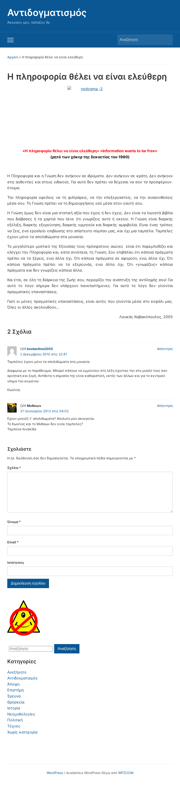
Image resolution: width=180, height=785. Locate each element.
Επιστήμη (15, 690)
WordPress (55, 773)
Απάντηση (165, 349)
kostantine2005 (40, 349)
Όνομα (14, 522)
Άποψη (13, 684)
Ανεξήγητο (16, 672)
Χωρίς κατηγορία (22, 732)
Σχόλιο (14, 468)
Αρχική (12, 57)
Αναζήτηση (166, 39)
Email (13, 542)
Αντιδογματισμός (47, 12)
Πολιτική (15, 720)
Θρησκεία (15, 702)
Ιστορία (13, 708)
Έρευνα (14, 696)
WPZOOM (125, 773)
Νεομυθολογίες (21, 714)
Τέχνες (13, 726)
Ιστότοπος (15, 562)
